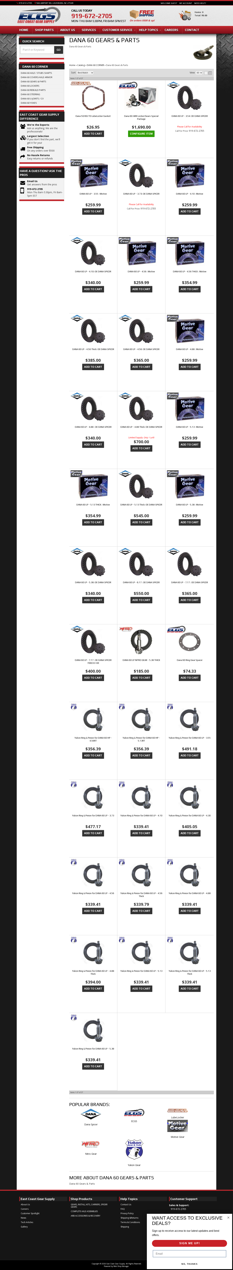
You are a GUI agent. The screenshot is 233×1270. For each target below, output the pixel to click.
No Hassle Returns (38, 155)
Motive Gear (177, 1136)
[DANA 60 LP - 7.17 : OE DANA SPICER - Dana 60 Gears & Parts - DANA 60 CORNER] (189, 564)
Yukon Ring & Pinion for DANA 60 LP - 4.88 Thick (93, 972)
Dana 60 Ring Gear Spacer (189, 660)
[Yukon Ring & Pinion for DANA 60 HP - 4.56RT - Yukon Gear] (93, 707)
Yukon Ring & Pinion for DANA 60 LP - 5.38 (93, 1048)
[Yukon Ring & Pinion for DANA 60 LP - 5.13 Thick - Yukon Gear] (189, 940)
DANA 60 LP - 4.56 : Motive (141, 271)
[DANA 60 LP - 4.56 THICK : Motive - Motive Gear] (189, 240)
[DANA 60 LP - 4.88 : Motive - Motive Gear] (189, 318)
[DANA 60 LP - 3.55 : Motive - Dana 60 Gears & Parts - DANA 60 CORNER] (93, 176)
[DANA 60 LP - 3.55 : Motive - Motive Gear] (93, 163)
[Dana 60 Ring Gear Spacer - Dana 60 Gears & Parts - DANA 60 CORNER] (189, 642)
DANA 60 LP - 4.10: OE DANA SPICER (93, 271)
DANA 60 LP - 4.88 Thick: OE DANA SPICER (141, 427)
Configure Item (141, 133)
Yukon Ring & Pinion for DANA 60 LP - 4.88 (190, 893)
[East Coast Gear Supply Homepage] (39, 16)
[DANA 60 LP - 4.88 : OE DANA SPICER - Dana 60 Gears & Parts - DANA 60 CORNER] (93, 409)
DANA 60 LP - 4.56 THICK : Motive (189, 271)
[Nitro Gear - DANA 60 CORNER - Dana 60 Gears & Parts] (91, 1145)
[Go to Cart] (185, 22)
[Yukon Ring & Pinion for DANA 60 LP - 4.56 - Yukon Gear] (93, 862)
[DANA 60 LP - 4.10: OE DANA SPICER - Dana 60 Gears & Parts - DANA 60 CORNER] (93, 254)
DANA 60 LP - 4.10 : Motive (189, 194)
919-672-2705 (35, 189)
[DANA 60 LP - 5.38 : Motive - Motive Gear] (189, 474)
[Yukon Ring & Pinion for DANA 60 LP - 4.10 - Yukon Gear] (141, 784)
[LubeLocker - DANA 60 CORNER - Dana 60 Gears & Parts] (177, 1112)
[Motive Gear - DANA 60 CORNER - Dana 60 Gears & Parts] (177, 1127)
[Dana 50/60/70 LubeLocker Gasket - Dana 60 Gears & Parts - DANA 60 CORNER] (93, 98)
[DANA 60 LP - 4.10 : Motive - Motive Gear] (189, 163)
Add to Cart (93, 133)
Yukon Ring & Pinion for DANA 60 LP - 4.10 (141, 815)
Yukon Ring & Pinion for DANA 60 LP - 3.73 (93, 815)
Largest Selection (38, 136)
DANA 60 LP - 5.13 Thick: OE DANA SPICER (141, 504)
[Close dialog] (228, 1218)
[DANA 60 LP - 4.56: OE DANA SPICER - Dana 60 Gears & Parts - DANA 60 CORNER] (141, 331)
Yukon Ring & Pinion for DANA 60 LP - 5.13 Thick (190, 972)
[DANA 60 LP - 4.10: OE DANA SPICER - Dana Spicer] (93, 240)
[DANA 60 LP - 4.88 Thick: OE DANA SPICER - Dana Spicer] (141, 396)
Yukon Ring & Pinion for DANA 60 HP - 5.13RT (141, 739)
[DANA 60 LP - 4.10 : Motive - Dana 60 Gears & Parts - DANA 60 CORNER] (189, 176)
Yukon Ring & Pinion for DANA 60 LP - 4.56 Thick (141, 894)
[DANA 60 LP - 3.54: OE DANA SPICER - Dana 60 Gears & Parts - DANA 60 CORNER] (189, 98)
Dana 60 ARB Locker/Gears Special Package (141, 117)
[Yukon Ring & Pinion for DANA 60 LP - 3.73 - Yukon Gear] (93, 784)
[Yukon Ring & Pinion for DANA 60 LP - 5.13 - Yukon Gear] (141, 940)
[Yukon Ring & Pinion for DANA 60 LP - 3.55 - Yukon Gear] (189, 707)
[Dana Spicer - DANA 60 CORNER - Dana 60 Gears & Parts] (91, 1116)
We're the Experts (38, 124)
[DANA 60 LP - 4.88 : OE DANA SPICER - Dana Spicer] (93, 396)
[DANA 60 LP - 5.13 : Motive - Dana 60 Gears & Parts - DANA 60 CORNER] (189, 409)
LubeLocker (177, 1117)
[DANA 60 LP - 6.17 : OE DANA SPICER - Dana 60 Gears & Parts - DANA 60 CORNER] (141, 564)
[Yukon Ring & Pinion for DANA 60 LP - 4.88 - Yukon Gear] (189, 862)
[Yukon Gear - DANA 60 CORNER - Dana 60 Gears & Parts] (134, 1151)
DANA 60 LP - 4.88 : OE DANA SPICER (93, 427)
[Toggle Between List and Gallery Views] (208, 73)
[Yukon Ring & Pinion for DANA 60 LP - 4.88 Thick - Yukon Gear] (93, 940)
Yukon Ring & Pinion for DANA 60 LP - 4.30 (190, 815)
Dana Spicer (91, 1124)
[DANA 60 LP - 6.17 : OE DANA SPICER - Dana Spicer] (141, 551)
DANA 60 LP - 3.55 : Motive (93, 194)
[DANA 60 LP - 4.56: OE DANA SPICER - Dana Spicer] (141, 318)
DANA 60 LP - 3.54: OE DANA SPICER (190, 116)
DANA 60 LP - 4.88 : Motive (189, 349)
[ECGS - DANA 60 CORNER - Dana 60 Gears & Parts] (134, 1114)
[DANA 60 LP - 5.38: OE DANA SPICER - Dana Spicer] (93, 551)
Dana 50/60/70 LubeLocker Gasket (93, 116)
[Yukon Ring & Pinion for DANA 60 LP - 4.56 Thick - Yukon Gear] (141, 862)
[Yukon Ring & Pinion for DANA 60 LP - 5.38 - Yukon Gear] (93, 1018)
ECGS (134, 1121)
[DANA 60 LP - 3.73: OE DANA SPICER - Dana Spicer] (141, 163)
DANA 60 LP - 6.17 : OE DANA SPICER (141, 582)
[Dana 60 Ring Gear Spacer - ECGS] (189, 629)
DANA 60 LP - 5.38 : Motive (189, 504)
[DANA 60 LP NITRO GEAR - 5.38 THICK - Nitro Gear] (141, 629)
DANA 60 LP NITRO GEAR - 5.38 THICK (141, 660)
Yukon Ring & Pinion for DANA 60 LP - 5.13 (141, 971)
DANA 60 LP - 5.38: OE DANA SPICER (93, 582)
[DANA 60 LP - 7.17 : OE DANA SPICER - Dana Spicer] (189, 551)
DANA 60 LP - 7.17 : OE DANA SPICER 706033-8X (93, 661)
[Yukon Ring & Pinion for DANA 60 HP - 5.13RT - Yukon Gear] (141, 707)
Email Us (32, 181)
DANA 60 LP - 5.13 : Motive (189, 427)
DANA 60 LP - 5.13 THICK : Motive (93, 504)
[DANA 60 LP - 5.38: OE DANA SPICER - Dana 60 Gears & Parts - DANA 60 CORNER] (93, 564)
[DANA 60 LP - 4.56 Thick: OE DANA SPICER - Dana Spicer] (93, 318)
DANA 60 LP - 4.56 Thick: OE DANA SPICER (93, 349)
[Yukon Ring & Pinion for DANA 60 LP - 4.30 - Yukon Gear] (189, 784)
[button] (41, 50)
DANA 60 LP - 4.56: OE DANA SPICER (141, 349)
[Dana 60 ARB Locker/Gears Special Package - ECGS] (141, 85)
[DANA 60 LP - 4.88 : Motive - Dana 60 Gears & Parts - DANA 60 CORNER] (189, 331)
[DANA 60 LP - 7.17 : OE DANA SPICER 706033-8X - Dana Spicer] (93, 629)
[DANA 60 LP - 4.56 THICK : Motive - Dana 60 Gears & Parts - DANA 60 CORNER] (189, 253)
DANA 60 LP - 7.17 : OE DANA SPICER (189, 582)
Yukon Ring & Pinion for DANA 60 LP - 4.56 (93, 893)
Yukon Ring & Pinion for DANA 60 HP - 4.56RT (93, 739)
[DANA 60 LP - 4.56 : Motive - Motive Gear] (141, 240)
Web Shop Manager (121, 1266)
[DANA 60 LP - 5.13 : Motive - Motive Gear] (189, 396)
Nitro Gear (91, 1153)
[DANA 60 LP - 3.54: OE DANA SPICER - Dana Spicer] (189, 85)
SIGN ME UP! (189, 1243)
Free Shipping (35, 147)
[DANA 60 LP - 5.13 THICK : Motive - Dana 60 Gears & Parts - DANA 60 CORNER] (93, 486)
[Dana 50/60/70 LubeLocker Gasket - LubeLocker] (93, 84)
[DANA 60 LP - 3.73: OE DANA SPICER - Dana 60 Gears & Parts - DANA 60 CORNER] (141, 176)
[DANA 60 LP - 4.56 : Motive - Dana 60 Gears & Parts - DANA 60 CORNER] (141, 253)
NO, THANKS (189, 1264)
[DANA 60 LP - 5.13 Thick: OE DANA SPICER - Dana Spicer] (141, 474)
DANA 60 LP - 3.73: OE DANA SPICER (141, 194)
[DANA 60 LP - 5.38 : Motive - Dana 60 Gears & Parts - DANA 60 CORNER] (189, 486)
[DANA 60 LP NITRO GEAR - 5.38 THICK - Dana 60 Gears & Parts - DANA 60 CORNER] (141, 642)
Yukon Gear (134, 1165)
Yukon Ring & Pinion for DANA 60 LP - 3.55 (190, 738)
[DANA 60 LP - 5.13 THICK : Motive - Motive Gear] (93, 474)
